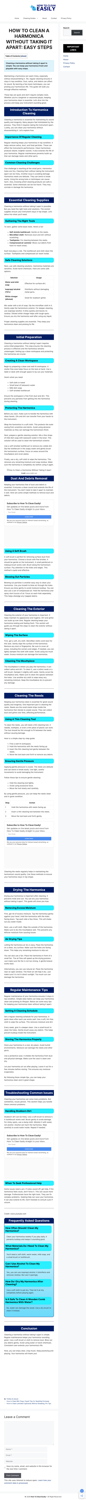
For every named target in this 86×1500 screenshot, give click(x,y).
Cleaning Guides (29, 18)
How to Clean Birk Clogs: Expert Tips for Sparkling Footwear (28, 1401)
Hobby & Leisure (12, 1399)
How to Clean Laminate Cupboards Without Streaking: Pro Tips (29, 1403)
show (23, 56)
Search (77, 32)
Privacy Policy (66, 18)
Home (17, 18)
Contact (54, 18)
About (44, 18)
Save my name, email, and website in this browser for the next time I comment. (29, 1467)
